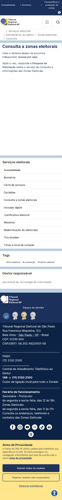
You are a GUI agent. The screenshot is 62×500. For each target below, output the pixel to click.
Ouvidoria (26, 5)
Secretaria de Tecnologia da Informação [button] (27, 282)
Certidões (9, 192)
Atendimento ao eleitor (20, 34)
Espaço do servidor (33, 307)
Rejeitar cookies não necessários (31, 477)
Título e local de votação (19, 245)
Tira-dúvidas (11, 237)
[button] (58, 22)
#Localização (29, 262)
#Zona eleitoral (13, 262)
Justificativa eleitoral (16, 215)
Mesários (9, 222)
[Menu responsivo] (47, 22)
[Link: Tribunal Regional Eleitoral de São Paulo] (11, 299)
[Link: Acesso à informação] (59, 12)
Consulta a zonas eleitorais (20, 200)
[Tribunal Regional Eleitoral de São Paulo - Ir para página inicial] (10, 21)
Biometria (9, 177)
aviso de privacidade (20, 458)
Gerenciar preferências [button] (31, 485)
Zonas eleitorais (47, 34)
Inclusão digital (13, 207)
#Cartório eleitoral (46, 262)
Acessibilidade (8, 5)
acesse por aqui (27, 57)
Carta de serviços (14, 184)
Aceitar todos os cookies (31, 468)
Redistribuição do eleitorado (21, 230)
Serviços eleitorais (19, 31)
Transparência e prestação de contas (51, 5)
